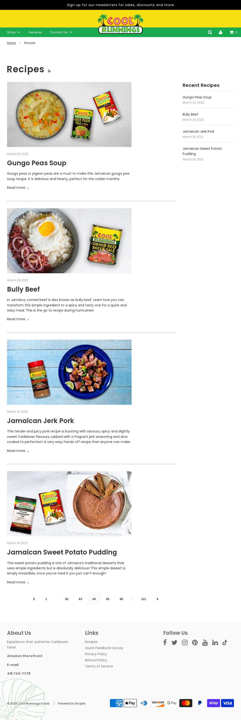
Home (11, 43)
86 (121, 599)
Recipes (35, 32)
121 (143, 599)
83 (80, 599)
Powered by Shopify (72, 703)
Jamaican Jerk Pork (40, 420)
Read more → (18, 187)
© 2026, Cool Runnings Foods (28, 703)
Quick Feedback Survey (104, 648)
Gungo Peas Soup (36, 163)
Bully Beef (23, 289)
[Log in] (220, 32)
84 (94, 599)
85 (107, 599)
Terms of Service (99, 666)
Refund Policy (96, 660)
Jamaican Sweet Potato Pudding (62, 552)
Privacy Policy (96, 654)
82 (66, 599)
